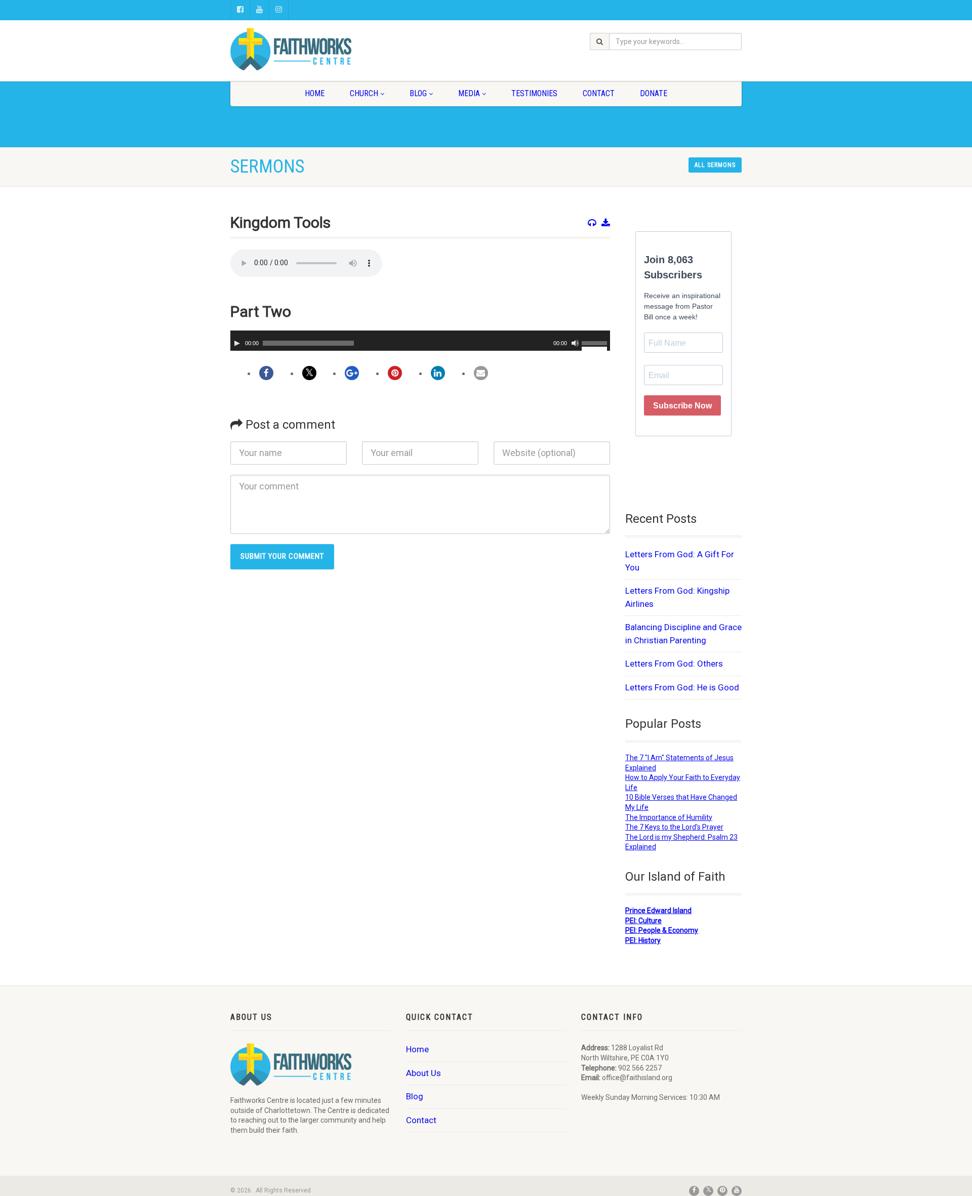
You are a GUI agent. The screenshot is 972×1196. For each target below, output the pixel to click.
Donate (653, 93)
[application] (420, 341)
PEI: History (643, 940)
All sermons (715, 165)
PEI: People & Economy (661, 930)
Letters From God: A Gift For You (679, 560)
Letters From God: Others (674, 663)
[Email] (481, 373)
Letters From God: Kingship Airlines (677, 597)
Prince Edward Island (658, 910)
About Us (423, 1073)
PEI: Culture (643, 921)
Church (364, 93)
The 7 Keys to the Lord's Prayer (674, 827)
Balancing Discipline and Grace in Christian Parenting (683, 633)
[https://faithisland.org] (310, 49)
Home (315, 93)
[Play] (237, 343)
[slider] (596, 342)
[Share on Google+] (352, 373)
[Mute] (575, 343)
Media (469, 93)
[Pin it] (395, 373)
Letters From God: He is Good (682, 687)
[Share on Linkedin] (438, 373)
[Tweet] (309, 373)
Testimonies (534, 93)
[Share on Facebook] (266, 373)
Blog (418, 93)
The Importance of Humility (668, 817)
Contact (599, 93)
